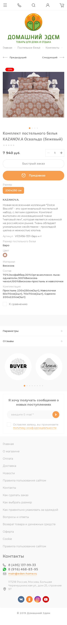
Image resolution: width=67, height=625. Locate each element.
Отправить (55, 414)
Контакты (9, 487)
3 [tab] (34, 128)
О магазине (11, 451)
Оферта (8, 531)
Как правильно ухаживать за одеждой (30, 509)
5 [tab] (34, 385)
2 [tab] (32, 128)
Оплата (8, 458)
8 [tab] (42, 385)
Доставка (9, 466)
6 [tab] (37, 385)
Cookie (7, 539)
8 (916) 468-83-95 (23, 569)
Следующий (49, 57)
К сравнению (18, 304)
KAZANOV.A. (11, 199)
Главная (8, 444)
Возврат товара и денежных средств (29, 524)
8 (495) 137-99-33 (22, 565)
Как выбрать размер (17, 502)
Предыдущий (18, 57)
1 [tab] (29, 128)
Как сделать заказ (15, 495)
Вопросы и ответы (16, 517)
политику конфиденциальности (34, 427)
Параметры (11, 331)
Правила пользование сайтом (24, 546)
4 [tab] (37, 128)
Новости (9, 473)
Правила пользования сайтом (24, 480)
